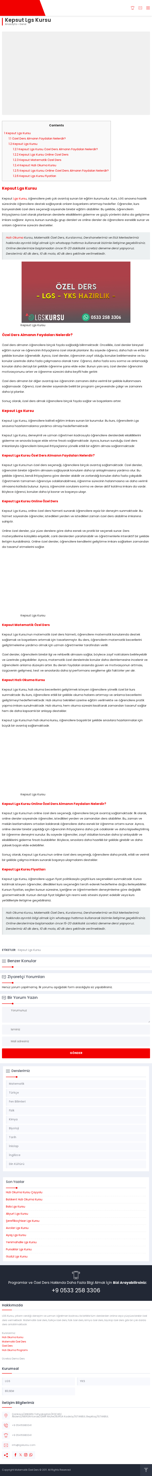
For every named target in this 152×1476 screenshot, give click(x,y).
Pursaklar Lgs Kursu (19, 1249)
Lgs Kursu (20, 198)
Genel (22, 24)
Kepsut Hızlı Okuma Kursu (34, 165)
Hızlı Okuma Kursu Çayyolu (24, 1192)
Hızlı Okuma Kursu (12, 1337)
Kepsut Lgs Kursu (17, 133)
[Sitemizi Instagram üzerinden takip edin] (23, 1452)
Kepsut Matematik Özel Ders (37, 160)
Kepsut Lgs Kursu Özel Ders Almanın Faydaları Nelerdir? (55, 149)
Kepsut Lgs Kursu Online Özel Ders (40, 154)
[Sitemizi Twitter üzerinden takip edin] (18, 1452)
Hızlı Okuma (14, 237)
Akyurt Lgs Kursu (17, 1213)
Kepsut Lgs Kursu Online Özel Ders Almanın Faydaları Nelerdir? (61, 170)
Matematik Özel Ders (14, 1342)
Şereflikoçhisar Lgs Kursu (22, 1221)
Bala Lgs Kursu (15, 1206)
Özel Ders (7, 1346)
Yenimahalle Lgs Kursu (21, 1242)
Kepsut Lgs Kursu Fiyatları (34, 176)
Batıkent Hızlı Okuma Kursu (24, 1199)
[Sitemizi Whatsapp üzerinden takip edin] (28, 1452)
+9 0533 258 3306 (76, 1291)
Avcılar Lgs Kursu (17, 1228)
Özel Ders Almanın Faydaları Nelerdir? (37, 138)
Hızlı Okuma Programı (15, 1350)
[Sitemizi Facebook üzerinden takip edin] (13, 1452)
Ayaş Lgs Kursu (16, 1235)
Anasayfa (11, 24)
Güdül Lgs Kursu (17, 1256)
